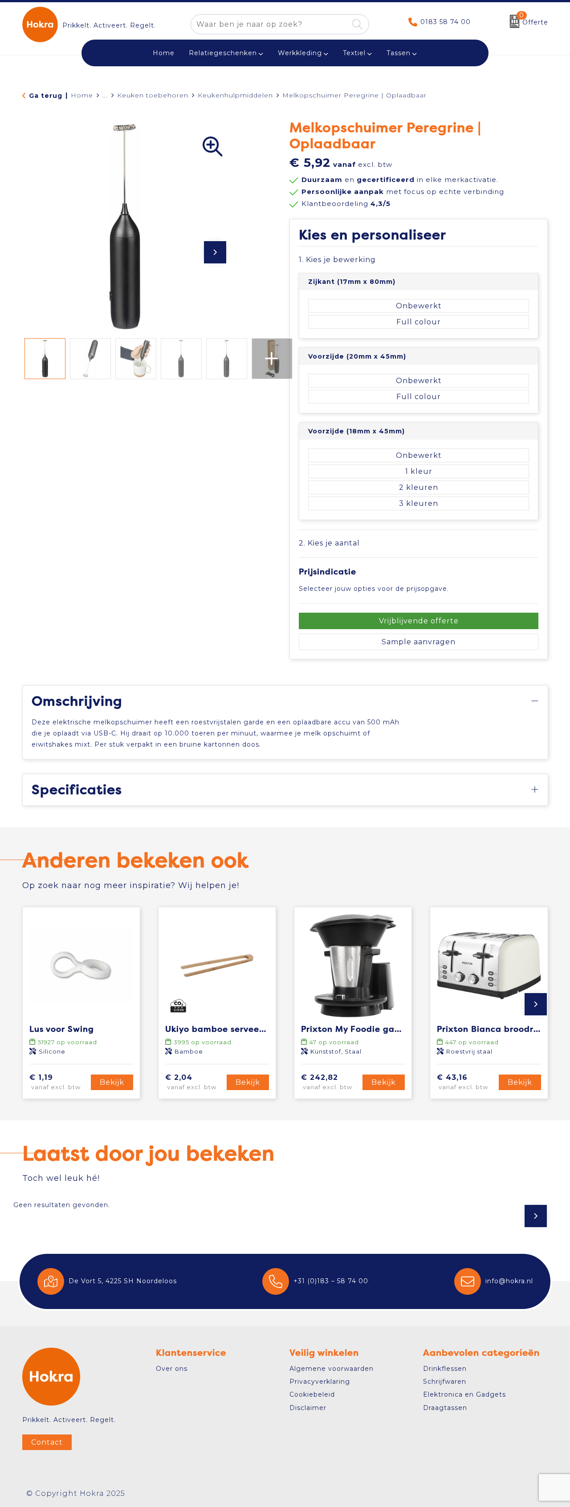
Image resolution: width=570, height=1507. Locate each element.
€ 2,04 (190, 1082)
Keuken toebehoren (152, 95)
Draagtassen (445, 1408)
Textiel (354, 53)
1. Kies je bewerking (337, 259)
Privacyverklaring (319, 1382)
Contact (47, 1442)
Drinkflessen (445, 1369)
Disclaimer (307, 1408)
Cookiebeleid (312, 1394)
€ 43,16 (462, 1082)
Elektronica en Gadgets (464, 1394)
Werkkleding (300, 53)
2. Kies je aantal (329, 543)
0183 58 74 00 (445, 22)
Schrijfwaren (444, 1382)
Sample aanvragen (419, 642)
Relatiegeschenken (223, 53)
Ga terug (45, 96)
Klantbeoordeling (346, 203)
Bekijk (112, 1082)
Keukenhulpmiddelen (235, 95)
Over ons (171, 1369)
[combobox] (269, 24)
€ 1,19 (55, 1082)
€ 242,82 (326, 1082)
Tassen (399, 53)
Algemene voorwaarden (331, 1369)
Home (82, 95)
